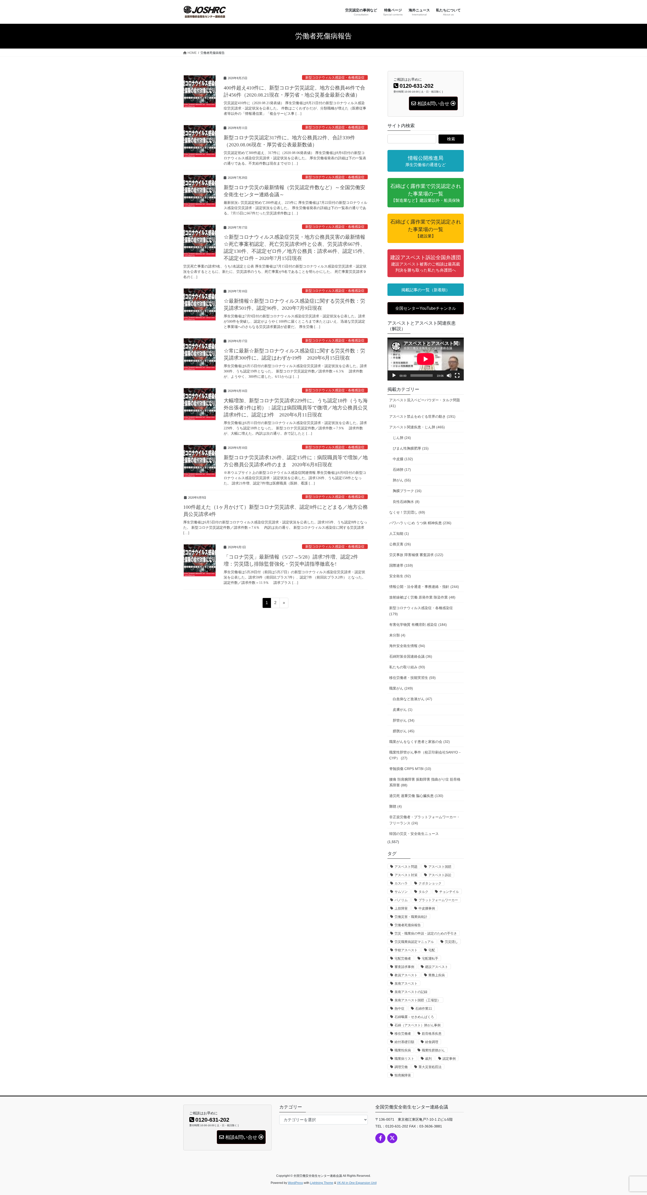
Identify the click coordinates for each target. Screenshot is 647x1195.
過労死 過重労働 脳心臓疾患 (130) (416, 796)
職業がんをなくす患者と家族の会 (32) (419, 742)
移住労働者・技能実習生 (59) (412, 678)
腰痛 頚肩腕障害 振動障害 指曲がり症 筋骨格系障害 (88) (424, 782)
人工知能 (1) (399, 534)
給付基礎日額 (404, 1042)
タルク (423, 892)
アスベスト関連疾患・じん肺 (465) (417, 427)
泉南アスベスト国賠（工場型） (418, 1000)
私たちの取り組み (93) (407, 667)
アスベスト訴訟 (439, 875)
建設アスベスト (436, 967)
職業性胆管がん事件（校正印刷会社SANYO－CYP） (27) (425, 755)
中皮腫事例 (427, 908)
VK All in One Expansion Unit (357, 1183)
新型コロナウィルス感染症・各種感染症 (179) (421, 611)
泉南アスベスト (406, 983)
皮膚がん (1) (402, 709)
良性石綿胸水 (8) (406, 502)
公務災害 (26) (400, 544)
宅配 (431, 950)
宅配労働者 (403, 958)
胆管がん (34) (403, 720)
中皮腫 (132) (403, 459)
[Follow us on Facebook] (380, 1138)
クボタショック (430, 883)
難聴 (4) (395, 806)
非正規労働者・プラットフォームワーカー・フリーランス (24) (424, 820)
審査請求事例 (404, 967)
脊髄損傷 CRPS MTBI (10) (410, 769)
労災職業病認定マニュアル (414, 942)
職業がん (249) (401, 688)
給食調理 (431, 1042)
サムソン (401, 892)
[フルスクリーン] (457, 375)
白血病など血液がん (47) (412, 699)
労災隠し (451, 942)
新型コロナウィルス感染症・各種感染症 (334, 77)
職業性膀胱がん (433, 1050)
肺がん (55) (402, 480)
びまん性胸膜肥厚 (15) (411, 448)
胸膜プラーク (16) (407, 491)
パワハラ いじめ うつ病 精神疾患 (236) (420, 523)
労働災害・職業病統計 (411, 917)
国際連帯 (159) (401, 565)
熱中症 (399, 1008)
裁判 (428, 1058)
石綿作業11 (423, 1008)
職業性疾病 (403, 1050)
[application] (425, 359)
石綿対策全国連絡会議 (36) (410, 656)
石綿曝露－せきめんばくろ (414, 1017)
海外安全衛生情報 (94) (407, 646)
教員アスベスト (406, 975)
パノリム (401, 900)
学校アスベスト (406, 950)
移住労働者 (403, 1033)
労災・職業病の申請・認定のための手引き (426, 933)
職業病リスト (404, 1058)
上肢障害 (401, 908)
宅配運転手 (430, 958)
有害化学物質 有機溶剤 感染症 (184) (418, 625)
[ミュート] (449, 375)
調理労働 (401, 1067)
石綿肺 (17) (402, 470)
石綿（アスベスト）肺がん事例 (418, 1025)
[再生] (394, 375)
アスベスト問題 (406, 867)
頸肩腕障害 (403, 1075)
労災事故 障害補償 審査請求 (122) (416, 555)
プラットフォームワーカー (438, 900)
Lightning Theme (321, 1183)
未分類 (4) (397, 635)
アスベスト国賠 (439, 867)
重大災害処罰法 (430, 1067)
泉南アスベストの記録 (411, 992)
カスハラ (401, 883)
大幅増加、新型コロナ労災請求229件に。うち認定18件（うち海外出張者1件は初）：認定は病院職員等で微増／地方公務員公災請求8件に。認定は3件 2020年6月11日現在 (296, 407)
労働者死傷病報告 (408, 925)
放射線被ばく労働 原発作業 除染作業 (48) (422, 597)
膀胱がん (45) (403, 731)
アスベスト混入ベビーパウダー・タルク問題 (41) (424, 403)
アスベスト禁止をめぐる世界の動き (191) (422, 416)
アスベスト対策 (406, 875)
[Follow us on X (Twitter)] (392, 1138)
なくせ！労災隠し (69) (407, 512)
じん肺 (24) (402, 438)
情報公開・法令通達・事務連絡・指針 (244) (424, 587)
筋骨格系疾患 (432, 1033)
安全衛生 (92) (400, 576)
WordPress (295, 1183)
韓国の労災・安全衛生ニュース (414, 834)
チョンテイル (449, 892)
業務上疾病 (436, 975)
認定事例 (449, 1058)
